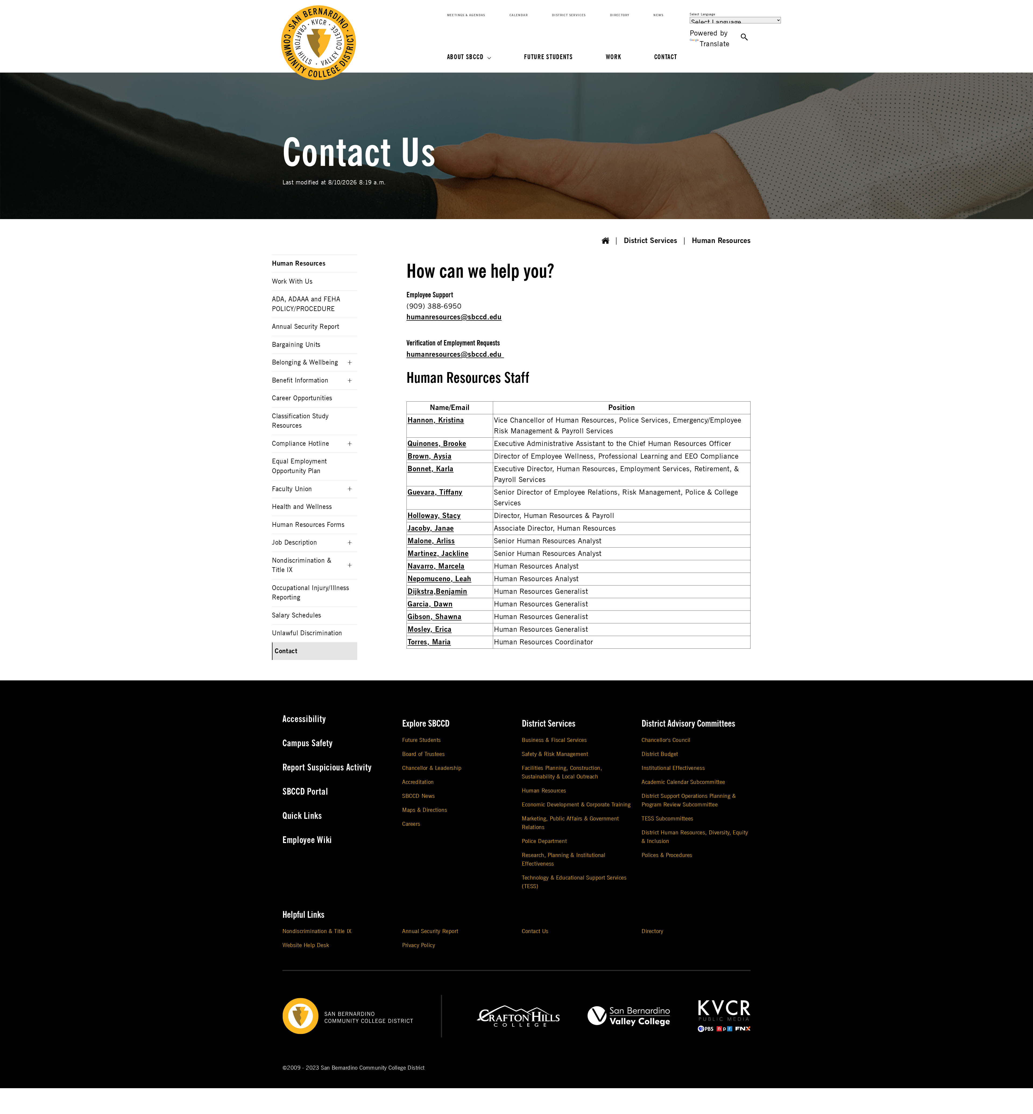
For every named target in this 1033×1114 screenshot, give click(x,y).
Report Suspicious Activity (327, 767)
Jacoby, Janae (431, 528)
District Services (569, 15)
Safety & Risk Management (555, 754)
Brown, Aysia (429, 456)
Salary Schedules (296, 615)
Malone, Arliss (431, 541)
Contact (665, 57)
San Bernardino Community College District (372, 1068)
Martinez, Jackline (438, 554)
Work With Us (292, 281)
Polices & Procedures (667, 855)
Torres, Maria (429, 642)
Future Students (548, 57)
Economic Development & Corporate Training (576, 804)
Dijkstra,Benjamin (437, 592)
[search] (744, 37)
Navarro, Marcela (436, 566)
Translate (714, 44)
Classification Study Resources (300, 421)
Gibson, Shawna (435, 617)
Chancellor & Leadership (432, 768)
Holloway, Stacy (434, 516)
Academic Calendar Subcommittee (683, 782)
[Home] (605, 240)
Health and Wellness (302, 506)
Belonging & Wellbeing (305, 362)
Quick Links (302, 815)
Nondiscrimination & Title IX (301, 565)
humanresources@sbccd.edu (454, 317)
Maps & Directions (424, 810)
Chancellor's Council (666, 740)
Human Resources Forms (308, 524)
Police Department (544, 841)
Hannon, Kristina (436, 420)
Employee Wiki (307, 840)
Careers (411, 824)
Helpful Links (303, 914)
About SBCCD (465, 57)
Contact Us (535, 931)
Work (613, 57)
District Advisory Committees (688, 723)
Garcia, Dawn (430, 604)
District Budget (660, 754)
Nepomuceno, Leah (439, 579)
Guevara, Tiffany (435, 492)
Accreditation (418, 782)
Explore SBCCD (426, 723)
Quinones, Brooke (437, 444)
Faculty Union (292, 489)
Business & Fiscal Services (554, 740)
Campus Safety (307, 743)
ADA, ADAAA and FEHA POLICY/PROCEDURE (306, 304)
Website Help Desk (305, 945)
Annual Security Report (305, 326)
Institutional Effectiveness (673, 768)
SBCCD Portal (305, 791)
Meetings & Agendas (466, 15)
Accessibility (304, 719)
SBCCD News (418, 796)
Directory (619, 15)
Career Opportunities (302, 398)
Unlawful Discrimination (307, 633)
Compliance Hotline (300, 443)
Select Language (702, 14)
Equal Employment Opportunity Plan (299, 466)
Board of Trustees (423, 754)
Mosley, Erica (430, 629)
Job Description (294, 542)
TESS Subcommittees (668, 818)
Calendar (519, 15)
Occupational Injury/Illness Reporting (310, 593)
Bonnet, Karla (431, 469)
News (658, 15)
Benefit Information (300, 380)
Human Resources (721, 241)
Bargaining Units (296, 344)
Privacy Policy (418, 945)
